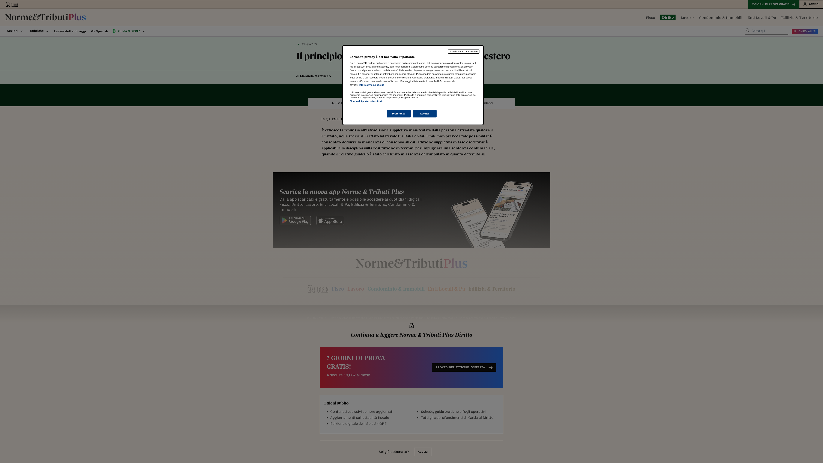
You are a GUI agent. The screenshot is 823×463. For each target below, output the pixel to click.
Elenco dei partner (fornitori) (366, 101)
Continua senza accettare (464, 51)
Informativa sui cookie (371, 85)
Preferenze (398, 113)
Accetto (425, 113)
